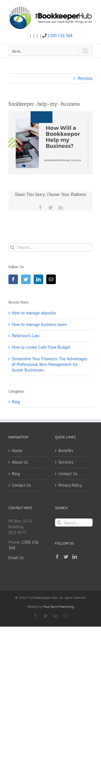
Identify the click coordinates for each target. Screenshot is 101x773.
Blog (16, 401)
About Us (20, 462)
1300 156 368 (60, 35)
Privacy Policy (70, 485)
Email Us (16, 557)
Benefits (65, 450)
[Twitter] (26, 279)
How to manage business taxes (39, 324)
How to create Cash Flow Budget (41, 347)
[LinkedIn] (38, 279)
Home (17, 450)
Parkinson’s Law (25, 335)
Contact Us (21, 485)
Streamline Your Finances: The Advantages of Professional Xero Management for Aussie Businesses (49, 364)
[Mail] (51, 279)
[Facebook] (13, 279)
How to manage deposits (34, 313)
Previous (85, 78)
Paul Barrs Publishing (58, 606)
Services (65, 462)
